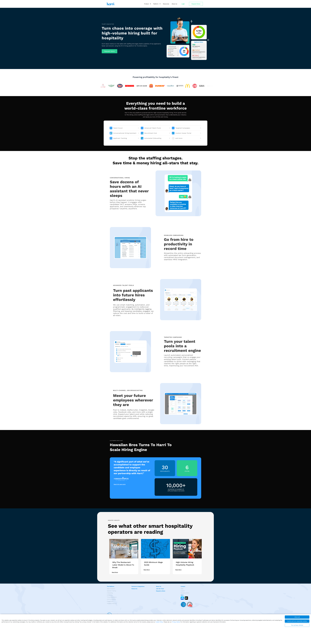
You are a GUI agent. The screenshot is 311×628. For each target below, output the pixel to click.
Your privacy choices (297, 625)
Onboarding (110, 593)
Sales (182, 588)
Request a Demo (160, 591)
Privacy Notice (176, 622)
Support (183, 590)
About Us (158, 586)
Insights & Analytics (112, 603)
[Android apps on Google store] (186, 598)
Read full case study (120, 484)
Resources (134, 588)
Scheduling (109, 595)
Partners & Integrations (138, 586)
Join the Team (160, 588)
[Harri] (110, 3)
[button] (109, 51)
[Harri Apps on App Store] (182, 598)
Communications (111, 599)
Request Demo (196, 4)
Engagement (110, 601)
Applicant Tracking (111, 590)
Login (183, 4)
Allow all (297, 617)
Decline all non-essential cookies (297, 621)
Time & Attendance (111, 597)
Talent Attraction (111, 588)
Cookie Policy (159, 622)
